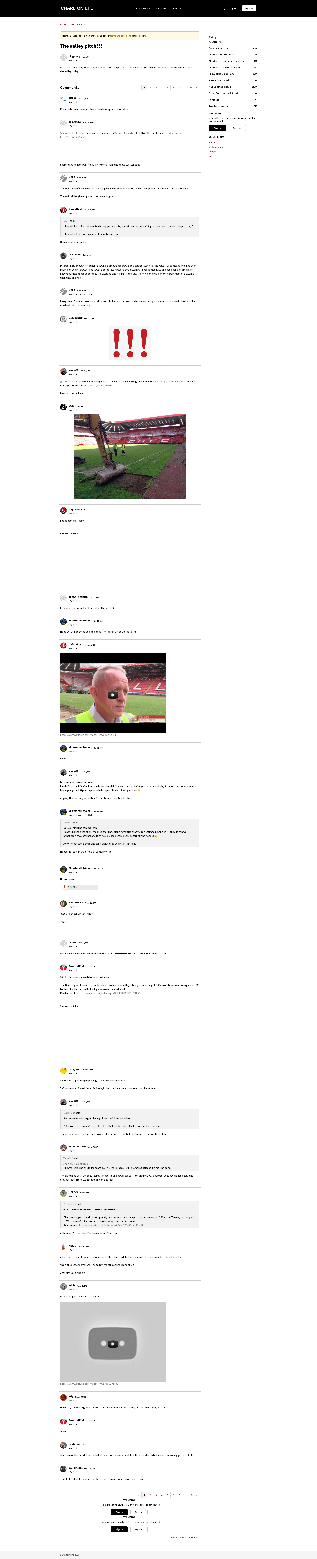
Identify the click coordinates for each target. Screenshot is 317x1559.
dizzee (72, 97)
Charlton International (233, 54)
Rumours (233, 99)
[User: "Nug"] (63, 510)
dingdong (74, 56)
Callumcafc (76, 1467)
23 (191, 87)
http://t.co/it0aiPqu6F (72, 137)
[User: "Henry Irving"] (63, 903)
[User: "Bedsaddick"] (63, 319)
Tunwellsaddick (78, 596)
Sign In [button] (119, 1512)
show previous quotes (75, 1163)
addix (72, 1285)
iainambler (75, 254)
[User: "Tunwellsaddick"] (63, 598)
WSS (71, 405)
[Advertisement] (159, 562)
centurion (74, 1444)
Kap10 (72, 1245)
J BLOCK (74, 1192)
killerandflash (77, 1146)
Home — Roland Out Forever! (185, 1537)
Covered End (76, 966)
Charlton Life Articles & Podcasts (233, 67)
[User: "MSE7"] (63, 178)
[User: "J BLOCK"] (63, 1193)
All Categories (216, 41)
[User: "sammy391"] (63, 123)
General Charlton (233, 48)
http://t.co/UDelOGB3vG (98, 385)
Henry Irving (76, 902)
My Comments (216, 146)
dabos (72, 942)
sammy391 (75, 121)
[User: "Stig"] (63, 1397)
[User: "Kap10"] (63, 1247)
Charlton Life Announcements (233, 61)
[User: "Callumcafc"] (63, 1469)
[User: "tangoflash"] (63, 210)
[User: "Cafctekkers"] (63, 645)
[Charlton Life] (77, 8)
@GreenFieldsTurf (125, 133)
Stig (71, 1396)
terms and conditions (120, 35)
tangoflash (75, 208)
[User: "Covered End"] (63, 967)
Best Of (212, 156)
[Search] (223, 8)
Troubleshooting (233, 106)
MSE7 (72, 177)
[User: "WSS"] (63, 407)
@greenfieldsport (174, 381)
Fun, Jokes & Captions (233, 73)
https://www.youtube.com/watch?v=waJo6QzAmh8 (89, 1383)
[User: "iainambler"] (63, 255)
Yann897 (73, 370)
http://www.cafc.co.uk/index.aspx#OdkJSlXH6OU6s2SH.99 (108, 993)
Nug (71, 509)
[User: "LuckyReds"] (63, 1070)
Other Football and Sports (233, 93)
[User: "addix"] (63, 1286)
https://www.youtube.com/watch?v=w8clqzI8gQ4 (88, 734)
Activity (212, 142)
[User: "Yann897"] (63, 371)
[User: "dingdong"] (63, 57)
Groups (212, 151)
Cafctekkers (76, 644)
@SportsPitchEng (70, 133)
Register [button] (139, 1512)
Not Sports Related (233, 86)
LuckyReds (75, 1069)
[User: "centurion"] (63, 1445)
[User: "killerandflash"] (63, 1147)
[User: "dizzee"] (63, 99)
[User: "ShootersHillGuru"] (63, 621)
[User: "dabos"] (63, 943)
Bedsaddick (76, 317)
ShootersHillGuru (79, 620)
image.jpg (72, 886)
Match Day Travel (233, 80)
